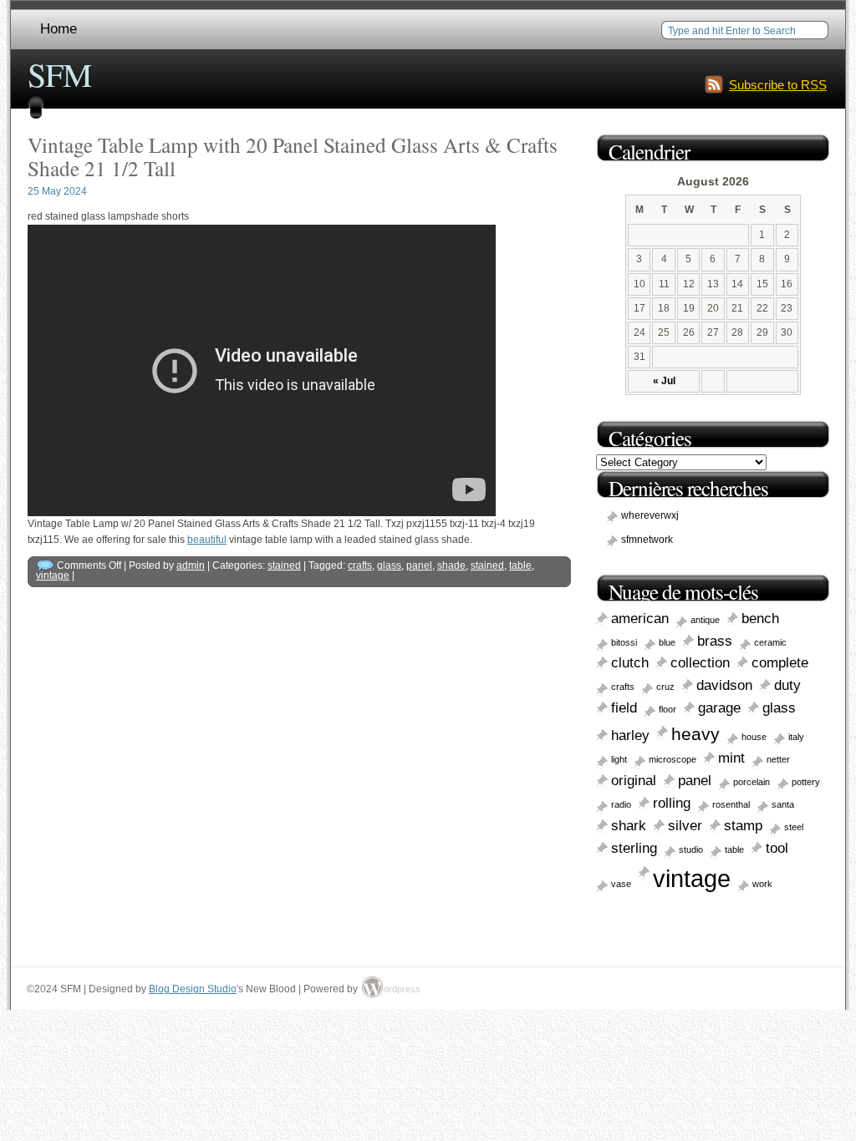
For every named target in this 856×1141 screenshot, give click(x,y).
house (754, 737)
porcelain (751, 782)
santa (783, 804)
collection (700, 663)
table (520, 565)
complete (780, 663)
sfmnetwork (647, 539)
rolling (671, 803)
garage (719, 708)
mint (731, 758)
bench (760, 618)
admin (190, 565)
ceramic (770, 642)
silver (685, 826)
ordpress (394, 989)
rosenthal (731, 804)
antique (705, 620)
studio (691, 849)
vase (621, 884)
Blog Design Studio (193, 989)
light (619, 759)
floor (667, 709)
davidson (724, 685)
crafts (360, 565)
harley (630, 735)
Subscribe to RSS (778, 85)
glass (389, 565)
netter (778, 759)
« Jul (664, 381)
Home (58, 29)
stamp (743, 826)
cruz (665, 687)
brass (714, 641)
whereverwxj (650, 515)
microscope (672, 759)
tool (777, 848)
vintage (52, 575)
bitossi (624, 642)
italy (796, 737)
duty (787, 685)
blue (667, 642)
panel (419, 565)
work (762, 884)
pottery (806, 782)
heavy (695, 733)
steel (793, 827)
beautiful (207, 539)
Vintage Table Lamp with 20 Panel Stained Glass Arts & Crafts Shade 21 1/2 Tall (293, 156)
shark (628, 826)
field (624, 708)
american (640, 618)
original (633, 781)
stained (284, 565)
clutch (630, 663)
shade (451, 565)
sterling (634, 848)
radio (621, 804)
